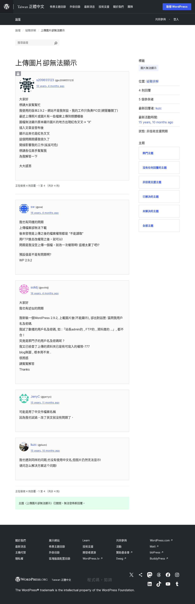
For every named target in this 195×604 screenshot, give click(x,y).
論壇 (18, 19)
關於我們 (20, 540)
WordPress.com (161, 540)
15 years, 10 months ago (45, 450)
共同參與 (121, 540)
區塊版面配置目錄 (59, 558)
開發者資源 (89, 552)
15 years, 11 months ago (45, 402)
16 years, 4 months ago (50, 86)
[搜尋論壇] (55, 43)
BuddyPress (159, 558)
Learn (86, 540)
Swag (121, 558)
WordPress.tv (93, 558)
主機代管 (20, 552)
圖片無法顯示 (149, 67)
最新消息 (20, 546)
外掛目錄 (54, 552)
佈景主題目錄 (57, 546)
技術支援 (88, 546)
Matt (154, 546)
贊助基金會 (124, 552)
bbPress (157, 552)
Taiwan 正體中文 (61, 579)
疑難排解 (30, 30)
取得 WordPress (177, 6)
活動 (118, 546)
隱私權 (19, 558)
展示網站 (54, 540)
